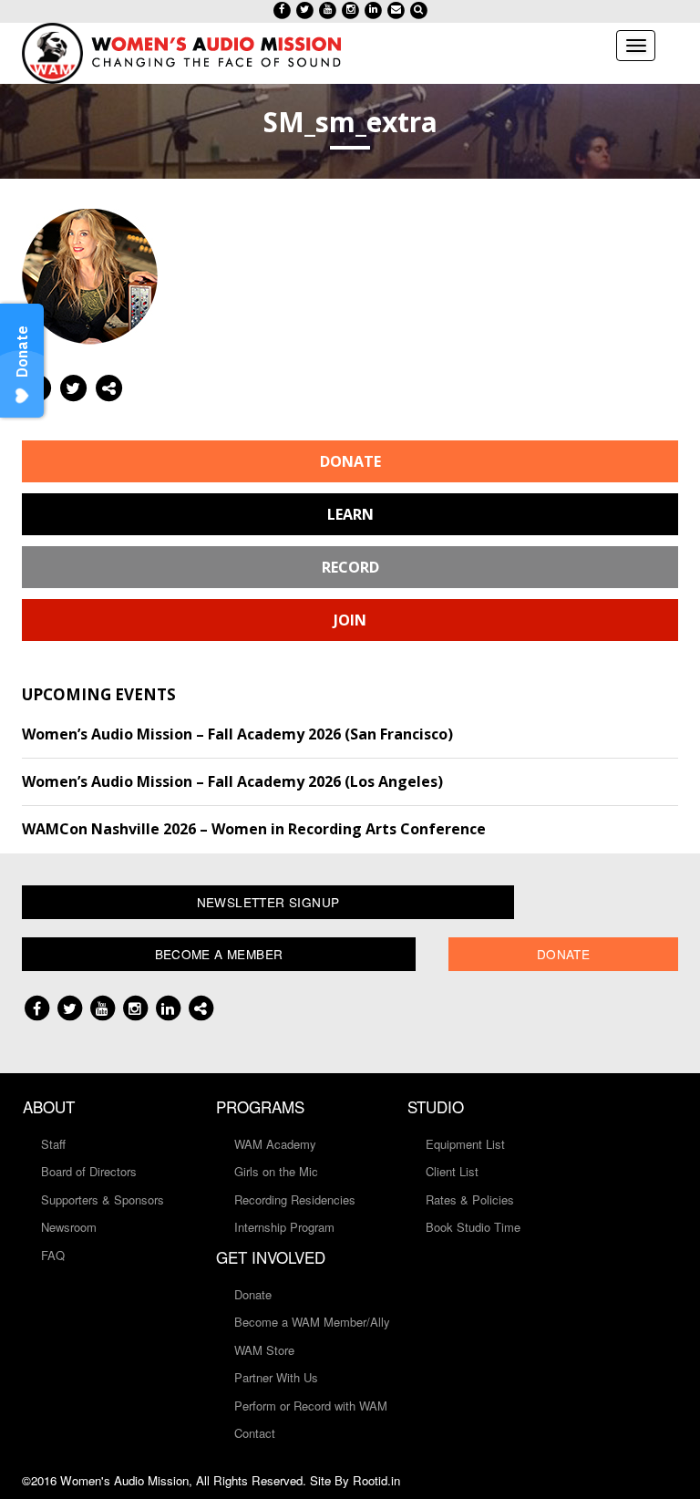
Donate (350, 461)
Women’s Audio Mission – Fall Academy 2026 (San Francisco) (237, 734)
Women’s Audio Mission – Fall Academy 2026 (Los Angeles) (232, 781)
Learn (350, 514)
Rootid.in (376, 1480)
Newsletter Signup (268, 902)
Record (350, 567)
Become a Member (219, 954)
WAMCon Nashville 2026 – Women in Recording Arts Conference (254, 829)
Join (350, 620)
